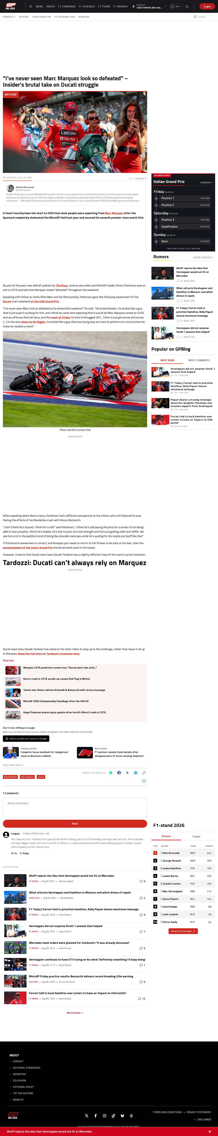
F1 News (33, 881)
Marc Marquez (114, 213)
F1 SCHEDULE (87, 6)
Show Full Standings (181, 931)
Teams (196, 836)
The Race (62, 285)
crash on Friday (60, 317)
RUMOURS (84, 16)
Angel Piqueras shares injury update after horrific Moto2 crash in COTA (64, 712)
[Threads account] (131, 1116)
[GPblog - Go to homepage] (13, 1115)
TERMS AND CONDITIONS (167, 1112)
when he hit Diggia (33, 322)
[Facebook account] (96, 1116)
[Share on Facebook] (119, 773)
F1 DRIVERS (120, 6)
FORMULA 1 (9, 16)
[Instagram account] (104, 1116)
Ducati (7, 301)
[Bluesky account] (122, 1116)
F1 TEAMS (104, 6)
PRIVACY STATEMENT (199, 1112)
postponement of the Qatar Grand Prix (28, 547)
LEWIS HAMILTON (41, 16)
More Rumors (202, 257)
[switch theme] (187, 6)
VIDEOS (50, 6)
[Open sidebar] (31, 6)
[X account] (87, 1116)
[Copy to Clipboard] (144, 773)
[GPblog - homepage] (11, 6)
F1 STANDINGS (67, 6)
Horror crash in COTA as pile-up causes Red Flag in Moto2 (56, 678)
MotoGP (11, 94)
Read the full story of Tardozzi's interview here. (48, 653)
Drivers (166, 836)
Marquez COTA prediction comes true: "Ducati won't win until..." (60, 667)
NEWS (39, 6)
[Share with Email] (144, 781)
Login (207, 6)
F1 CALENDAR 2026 (64, 16)
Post (75, 824)
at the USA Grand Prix (45, 301)
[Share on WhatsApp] (111, 773)
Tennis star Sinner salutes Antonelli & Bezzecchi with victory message (64, 689)
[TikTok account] (113, 1116)
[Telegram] (135, 773)
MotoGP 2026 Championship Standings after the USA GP (56, 701)
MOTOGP (24, 16)
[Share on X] (127, 773)
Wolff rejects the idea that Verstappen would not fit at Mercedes (49, 1131)
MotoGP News (10, 776)
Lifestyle (34, 898)
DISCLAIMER (204, 1119)
